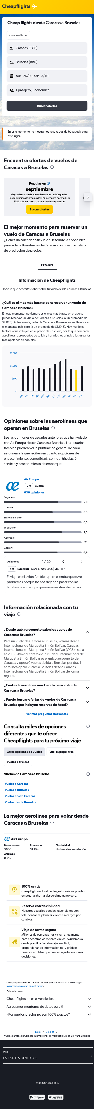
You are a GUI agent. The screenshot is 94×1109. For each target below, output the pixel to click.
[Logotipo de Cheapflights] (16, 7)
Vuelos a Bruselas (17, 790)
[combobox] (18, 35)
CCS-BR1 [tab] (47, 265)
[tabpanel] (47, 355)
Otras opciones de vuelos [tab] (24, 751)
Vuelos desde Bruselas (20, 802)
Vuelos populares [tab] (61, 751)
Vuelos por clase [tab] (18, 762)
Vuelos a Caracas (16, 783)
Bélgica (50, 1031)
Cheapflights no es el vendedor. (30, 999)
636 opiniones (34, 492)
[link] (39, 209)
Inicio (38, 1031)
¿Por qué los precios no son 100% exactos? (38, 1014)
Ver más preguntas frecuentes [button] (47, 714)
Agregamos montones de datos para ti (35, 1006)
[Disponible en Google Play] (37, 1097)
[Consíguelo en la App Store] (56, 1097)
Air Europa (31, 479)
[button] (47, 48)
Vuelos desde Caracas (20, 796)
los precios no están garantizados (25, 986)
